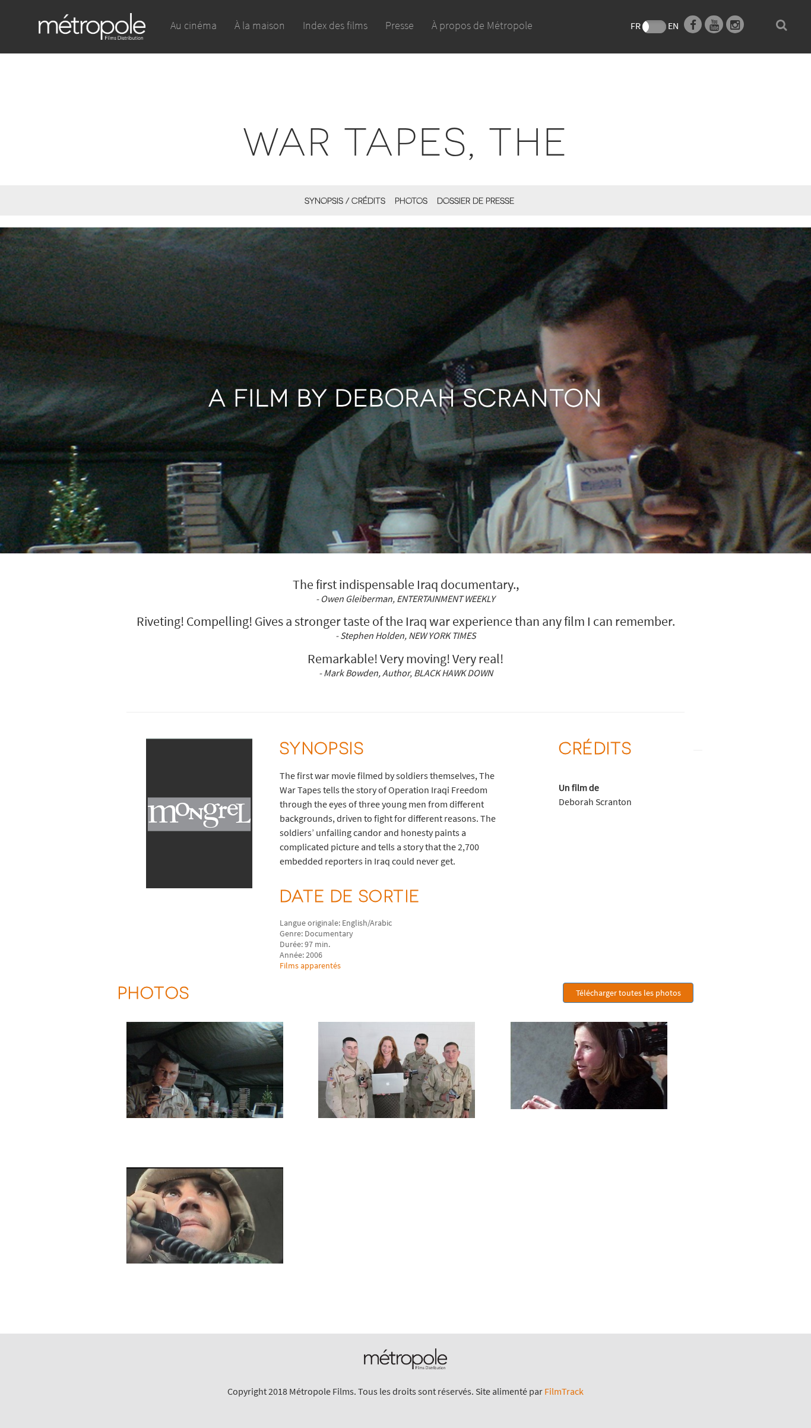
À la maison (260, 25)
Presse (399, 25)
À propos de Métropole (482, 25)
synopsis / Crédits (345, 200)
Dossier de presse (475, 200)
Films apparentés (310, 965)
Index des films (335, 25)
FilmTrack (564, 1391)
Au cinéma (193, 25)
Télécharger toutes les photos (628, 992)
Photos (411, 200)
